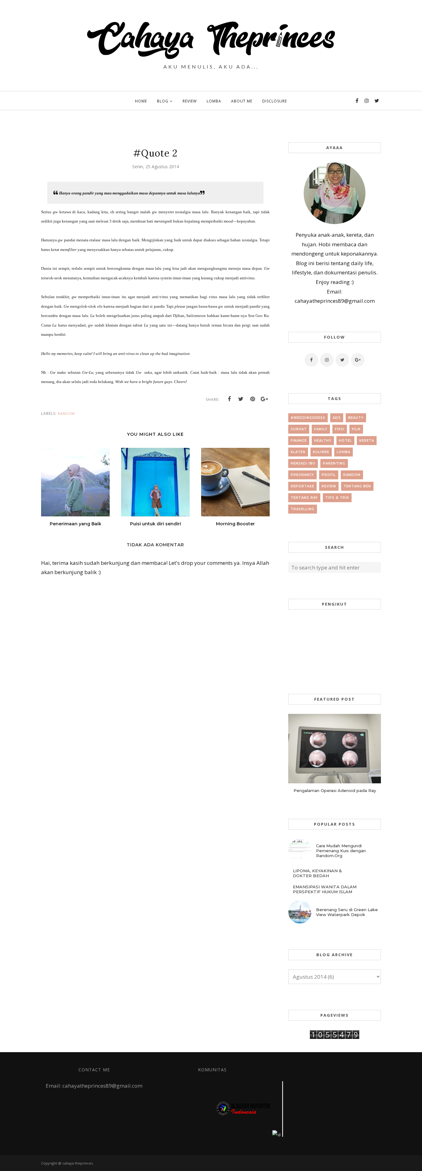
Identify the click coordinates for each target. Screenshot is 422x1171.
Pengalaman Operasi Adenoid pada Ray (334, 790)
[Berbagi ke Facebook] (229, 399)
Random (66, 413)
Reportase (302, 486)
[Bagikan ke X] (241, 399)
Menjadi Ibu (303, 463)
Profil (329, 475)
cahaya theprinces (77, 1163)
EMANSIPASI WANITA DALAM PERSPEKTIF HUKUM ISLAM (325, 889)
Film (356, 429)
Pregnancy (302, 475)
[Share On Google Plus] (264, 399)
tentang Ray (304, 498)
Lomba (343, 452)
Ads (337, 418)
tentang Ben (357, 486)
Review (329, 486)
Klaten (298, 452)
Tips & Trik (337, 498)
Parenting (334, 463)
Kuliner (321, 452)
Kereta (366, 441)
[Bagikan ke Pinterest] (253, 399)
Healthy (322, 441)
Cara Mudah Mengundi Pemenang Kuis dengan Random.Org (341, 850)
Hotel (345, 441)
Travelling (302, 509)
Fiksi (339, 429)
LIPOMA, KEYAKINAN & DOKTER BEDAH (317, 873)
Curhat (299, 429)
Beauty (356, 418)
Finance (299, 441)
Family (320, 429)
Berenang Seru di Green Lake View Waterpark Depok (347, 912)
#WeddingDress (308, 418)
